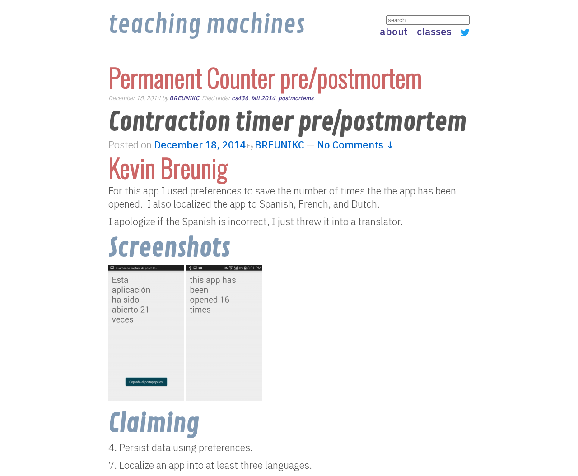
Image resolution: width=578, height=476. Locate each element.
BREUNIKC (184, 98)
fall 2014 (263, 98)
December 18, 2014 (200, 144)
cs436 (240, 98)
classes (434, 31)
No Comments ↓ (355, 144)
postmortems (295, 98)
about (394, 31)
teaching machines (206, 25)
